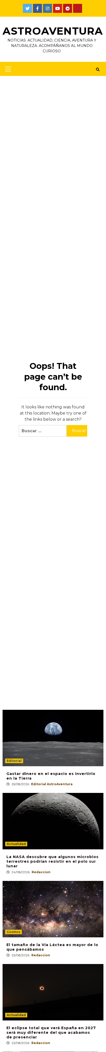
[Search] (97, 69)
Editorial (14, 761)
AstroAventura (53, 31)
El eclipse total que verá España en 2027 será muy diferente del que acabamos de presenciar (51, 1032)
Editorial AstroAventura (52, 784)
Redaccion (41, 872)
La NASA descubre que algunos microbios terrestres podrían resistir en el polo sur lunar (52, 861)
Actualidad (16, 844)
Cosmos (13, 932)
